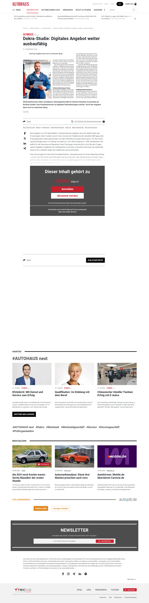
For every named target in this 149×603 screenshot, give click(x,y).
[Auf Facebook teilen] (25, 133)
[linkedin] (80, 574)
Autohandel (46, 28)
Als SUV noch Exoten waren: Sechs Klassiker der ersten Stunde (29, 477)
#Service (91, 427)
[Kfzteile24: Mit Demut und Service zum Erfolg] (32, 374)
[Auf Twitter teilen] (25, 138)
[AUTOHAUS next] (31, 34)
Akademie (98, 10)
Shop (106, 4)
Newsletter (97, 4)
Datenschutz (118, 597)
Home (25, 28)
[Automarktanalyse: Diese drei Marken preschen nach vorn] (74, 456)
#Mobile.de (110, 470)
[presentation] (135, 18)
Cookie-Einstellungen (130, 597)
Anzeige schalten (60, 508)
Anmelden (67, 189)
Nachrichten (32, 10)
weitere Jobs (41, 508)
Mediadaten (101, 589)
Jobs (112, 4)
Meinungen (68, 10)
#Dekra (39, 427)
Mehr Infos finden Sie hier (67, 212)
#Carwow (67, 470)
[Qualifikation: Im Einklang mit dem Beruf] (74, 374)
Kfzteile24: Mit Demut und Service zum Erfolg (27, 394)
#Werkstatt (52, 427)
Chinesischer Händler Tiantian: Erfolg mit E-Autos (115, 394)
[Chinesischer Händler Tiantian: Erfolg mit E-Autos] (117, 374)
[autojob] (128, 499)
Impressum (103, 597)
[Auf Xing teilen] (25, 148)
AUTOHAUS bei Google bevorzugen (87, 121)
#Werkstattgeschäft (72, 427)
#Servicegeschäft (108, 427)
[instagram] (68, 574)
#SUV (23, 470)
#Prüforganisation (23, 431)
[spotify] (85, 574)
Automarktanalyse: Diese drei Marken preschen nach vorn (72, 476)
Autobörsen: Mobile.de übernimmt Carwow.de (110, 476)
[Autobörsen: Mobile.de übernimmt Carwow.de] (117, 456)
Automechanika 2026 (50, 10)
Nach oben (130, 579)
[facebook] (63, 574)
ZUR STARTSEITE (95, 260)
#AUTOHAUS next (30, 358)
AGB (110, 597)
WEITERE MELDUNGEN (24, 414)
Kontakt (115, 589)
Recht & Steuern (83, 10)
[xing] (74, 574)
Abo (119, 4)
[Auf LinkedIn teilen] (25, 143)
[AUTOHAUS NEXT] (67, 181)
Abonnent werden (67, 195)
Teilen (28, 121)
